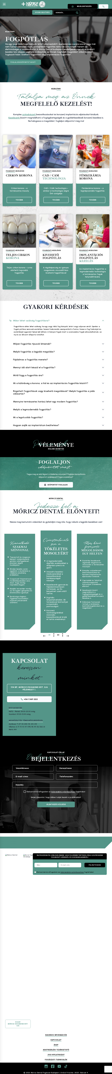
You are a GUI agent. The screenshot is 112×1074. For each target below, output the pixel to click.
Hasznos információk (56, 1035)
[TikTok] (66, 1066)
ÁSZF (56, 1045)
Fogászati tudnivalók (56, 1060)
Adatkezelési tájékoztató (56, 1050)
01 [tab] (49, 635)
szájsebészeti (29, 114)
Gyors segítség (42, 12)
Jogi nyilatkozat (56, 1055)
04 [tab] (62, 635)
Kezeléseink (14, 117)
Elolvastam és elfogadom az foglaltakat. (65, 872)
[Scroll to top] (105, 1049)
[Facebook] (52, 1066)
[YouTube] (59, 1066)
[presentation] (19, 151)
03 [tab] (58, 635)
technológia (54, 177)
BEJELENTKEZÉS (84, 6)
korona (18, 256)
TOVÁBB (20, 201)
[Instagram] (46, 1066)
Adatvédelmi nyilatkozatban (63, 792)
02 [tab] (53, 635)
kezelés (91, 258)
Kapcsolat (56, 1040)
